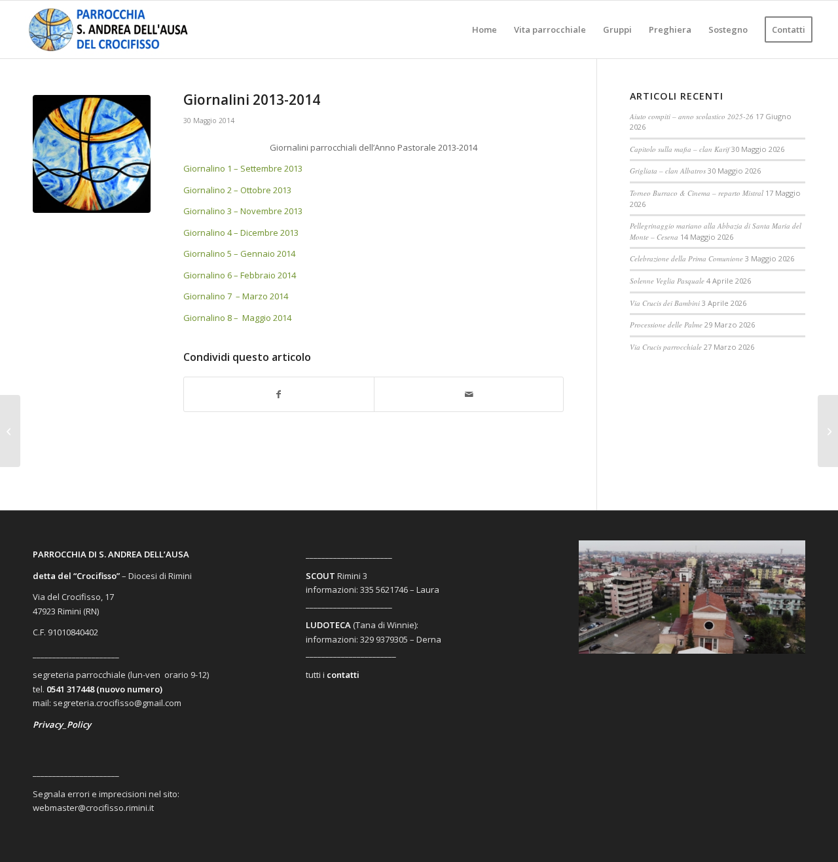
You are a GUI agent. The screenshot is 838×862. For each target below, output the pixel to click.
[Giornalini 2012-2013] (10, 431)
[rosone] (92, 154)
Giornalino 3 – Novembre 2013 (242, 211)
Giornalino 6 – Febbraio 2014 (239, 275)
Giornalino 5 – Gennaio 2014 (239, 253)
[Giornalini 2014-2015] (828, 431)
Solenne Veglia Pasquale (667, 281)
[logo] (119, 29)
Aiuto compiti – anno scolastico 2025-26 (692, 116)
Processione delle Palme (666, 324)
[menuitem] (484, 29)
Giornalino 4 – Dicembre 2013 (241, 232)
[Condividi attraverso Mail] (469, 394)
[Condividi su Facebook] (279, 394)
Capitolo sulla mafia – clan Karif (679, 149)
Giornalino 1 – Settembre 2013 (242, 168)
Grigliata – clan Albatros (668, 171)
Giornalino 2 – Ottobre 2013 (237, 190)
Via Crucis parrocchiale (666, 347)
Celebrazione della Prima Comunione (686, 258)
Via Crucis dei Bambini (665, 303)
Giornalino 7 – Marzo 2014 (235, 296)
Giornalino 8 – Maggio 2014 (238, 318)
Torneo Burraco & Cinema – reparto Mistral (696, 193)
